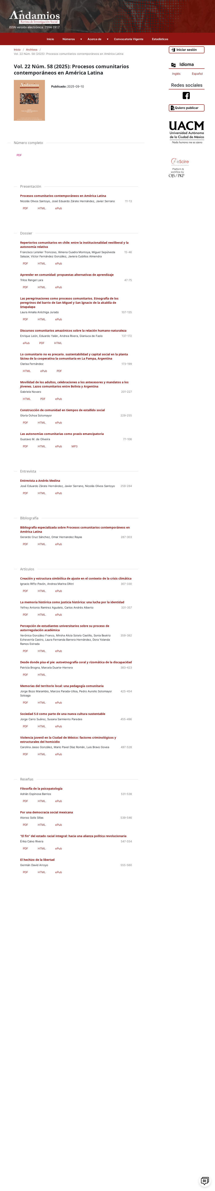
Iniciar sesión (187, 50)
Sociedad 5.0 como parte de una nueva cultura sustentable (62, 714)
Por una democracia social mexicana (46, 812)
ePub (58, 208)
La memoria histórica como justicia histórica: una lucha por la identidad (72, 602)
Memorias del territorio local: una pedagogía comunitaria (62, 686)
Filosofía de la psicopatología (41, 789)
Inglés (176, 73)
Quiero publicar (186, 108)
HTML (42, 208)
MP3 (74, 446)
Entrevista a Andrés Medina (40, 481)
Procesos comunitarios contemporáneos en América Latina (63, 196)
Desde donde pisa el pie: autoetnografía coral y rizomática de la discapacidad (76, 662)
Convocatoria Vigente (128, 39)
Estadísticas (160, 39)
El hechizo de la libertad (37, 860)
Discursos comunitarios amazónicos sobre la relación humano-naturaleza (73, 330)
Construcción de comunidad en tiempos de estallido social (62, 410)
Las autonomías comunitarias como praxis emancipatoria (62, 434)
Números (69, 39)
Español (197, 73)
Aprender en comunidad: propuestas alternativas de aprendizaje (67, 275)
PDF (18, 155)
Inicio (50, 39)
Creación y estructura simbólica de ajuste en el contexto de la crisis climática (75, 578)
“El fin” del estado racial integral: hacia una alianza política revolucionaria (73, 836)
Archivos (31, 49)
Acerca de (94, 39)
